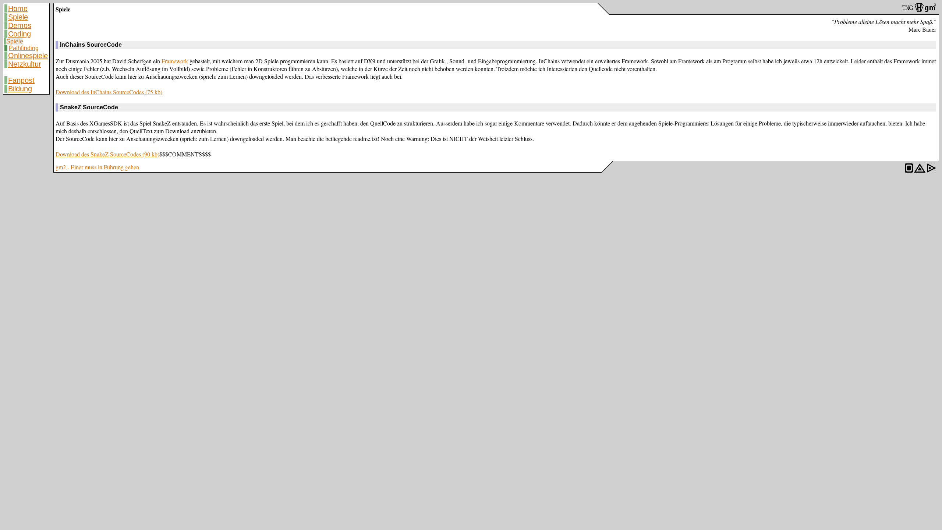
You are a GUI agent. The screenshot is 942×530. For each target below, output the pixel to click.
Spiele (18, 17)
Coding (19, 34)
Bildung (20, 89)
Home (18, 8)
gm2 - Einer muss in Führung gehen (97, 167)
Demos (19, 25)
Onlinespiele (28, 56)
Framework (175, 61)
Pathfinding (24, 48)
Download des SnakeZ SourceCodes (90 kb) (107, 154)
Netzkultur (24, 64)
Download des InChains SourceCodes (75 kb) (109, 92)
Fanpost (21, 80)
